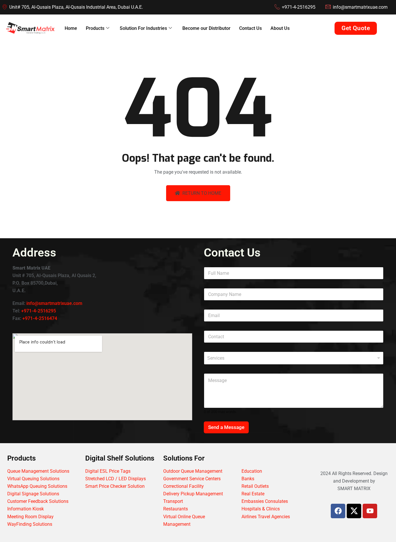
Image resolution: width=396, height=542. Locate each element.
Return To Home (201, 193)
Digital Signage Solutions (33, 493)
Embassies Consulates (264, 501)
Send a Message (226, 427)
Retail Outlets (255, 486)
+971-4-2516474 (39, 318)
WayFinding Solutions (29, 524)
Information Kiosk (25, 509)
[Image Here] (354, 511)
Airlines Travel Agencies (265, 516)
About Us (280, 28)
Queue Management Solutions (38, 471)
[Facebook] (338, 511)
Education (251, 471)
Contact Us (250, 28)
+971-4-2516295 (38, 311)
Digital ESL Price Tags (107, 471)
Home (71, 28)
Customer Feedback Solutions (37, 501)
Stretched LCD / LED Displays (115, 478)
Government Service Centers (192, 478)
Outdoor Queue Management (192, 471)
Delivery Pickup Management (193, 493)
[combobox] (294, 358)
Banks (247, 478)
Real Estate (252, 493)
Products (95, 28)
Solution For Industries (143, 28)
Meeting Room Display (30, 516)
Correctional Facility (183, 486)
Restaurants (175, 509)
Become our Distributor (206, 28)
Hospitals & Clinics (260, 509)
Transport (173, 501)
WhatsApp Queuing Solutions (37, 486)
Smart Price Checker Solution (115, 486)
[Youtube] (370, 511)
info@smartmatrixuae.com (54, 303)
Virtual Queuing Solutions (33, 478)
